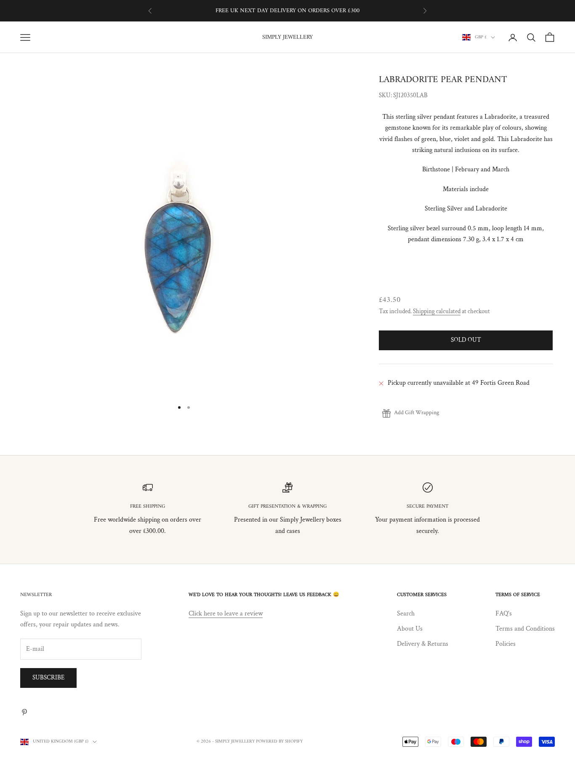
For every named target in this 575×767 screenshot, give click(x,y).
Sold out (466, 340)
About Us (410, 628)
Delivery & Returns (422, 643)
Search (406, 613)
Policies (505, 643)
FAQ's (503, 613)
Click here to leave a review (226, 613)
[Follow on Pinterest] (24, 712)
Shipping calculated (437, 311)
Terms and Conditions (525, 628)
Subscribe (48, 678)
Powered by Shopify (279, 742)
